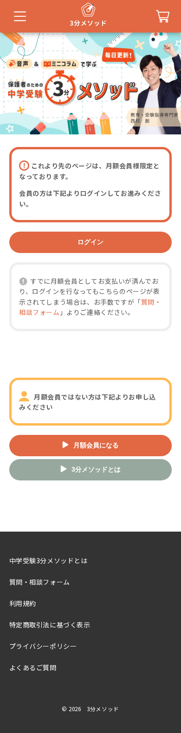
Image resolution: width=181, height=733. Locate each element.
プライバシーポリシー (43, 646)
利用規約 (22, 603)
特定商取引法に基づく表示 (49, 624)
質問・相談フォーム (39, 581)
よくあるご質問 (33, 667)
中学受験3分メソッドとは (48, 560)
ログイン (90, 242)
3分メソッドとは (96, 469)
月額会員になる (96, 445)
